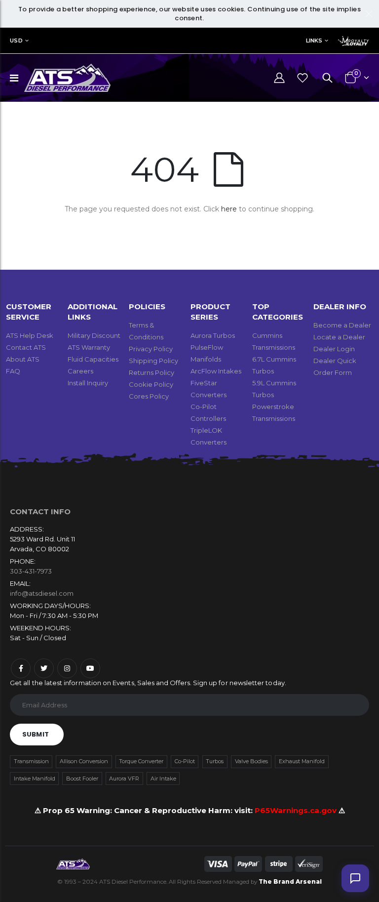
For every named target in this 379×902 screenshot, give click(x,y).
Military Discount (94, 335)
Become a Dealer (342, 325)
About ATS (22, 359)
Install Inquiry (88, 383)
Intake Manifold (34, 778)
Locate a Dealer (339, 337)
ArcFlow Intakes (215, 371)
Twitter (44, 668)
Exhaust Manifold (302, 761)
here (229, 209)
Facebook (21, 668)
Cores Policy (149, 396)
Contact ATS (26, 347)
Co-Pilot (185, 761)
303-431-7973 (31, 571)
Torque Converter (141, 761)
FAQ (13, 371)
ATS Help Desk (29, 335)
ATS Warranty (89, 347)
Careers (80, 371)
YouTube (90, 668)
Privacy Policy (151, 349)
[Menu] (14, 78)
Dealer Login (334, 349)
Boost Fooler (82, 778)
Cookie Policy (151, 384)
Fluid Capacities (93, 359)
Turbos (215, 761)
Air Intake (163, 778)
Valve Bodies (251, 761)
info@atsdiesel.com (42, 593)
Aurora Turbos (212, 335)
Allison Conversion (84, 761)
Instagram (67, 668)
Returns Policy (151, 372)
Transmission (31, 761)
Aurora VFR (124, 778)
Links (314, 40)
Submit (35, 734)
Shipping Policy (153, 361)
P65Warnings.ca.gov (297, 810)
